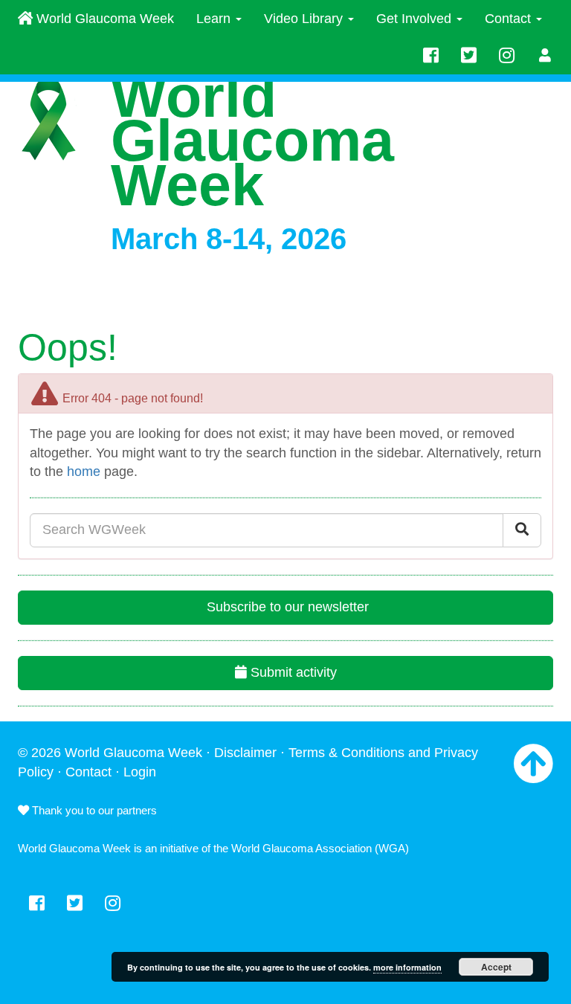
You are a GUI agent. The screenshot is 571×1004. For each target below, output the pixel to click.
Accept (496, 967)
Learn (215, 18)
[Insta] (507, 55)
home (83, 471)
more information (407, 967)
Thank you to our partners (93, 810)
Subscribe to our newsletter (286, 606)
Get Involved (415, 18)
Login (139, 772)
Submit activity (292, 672)
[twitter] (469, 55)
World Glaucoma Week (103, 18)
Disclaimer (245, 752)
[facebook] (431, 55)
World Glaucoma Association (301, 848)
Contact (510, 18)
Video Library (305, 18)
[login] (545, 55)
